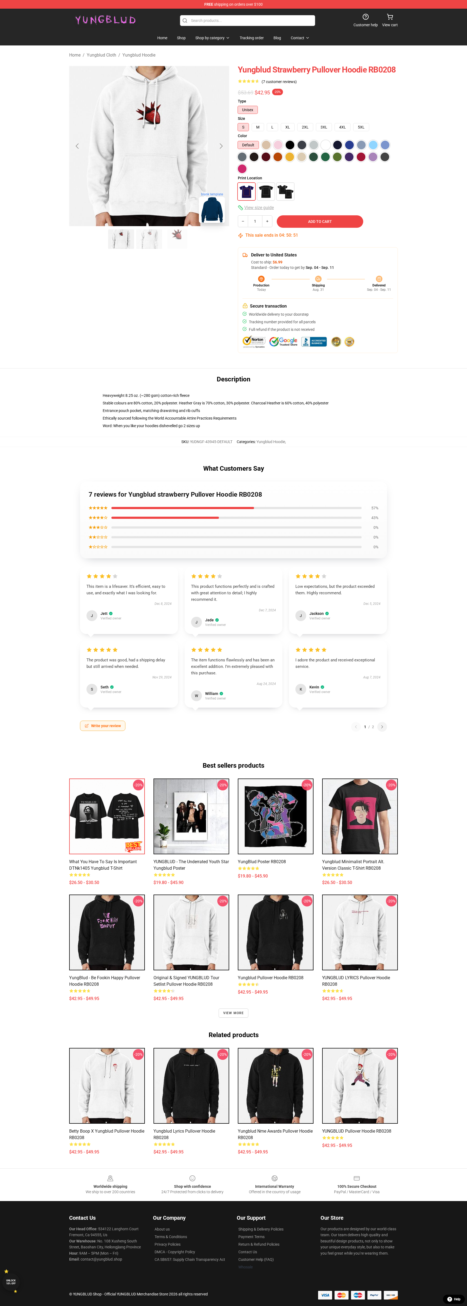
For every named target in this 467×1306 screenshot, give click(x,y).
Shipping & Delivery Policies (260, 1229)
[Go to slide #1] (121, 239)
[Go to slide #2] (149, 239)
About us (162, 1229)
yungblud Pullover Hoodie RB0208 (270, 977)
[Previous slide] (77, 146)
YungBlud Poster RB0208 (262, 861)
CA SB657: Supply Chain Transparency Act (190, 1259)
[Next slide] (220, 146)
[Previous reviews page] (356, 727)
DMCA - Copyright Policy (175, 1252)
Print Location (250, 178)
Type (242, 101)
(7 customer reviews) (279, 82)
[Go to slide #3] (177, 239)
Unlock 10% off (11, 1282)
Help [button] (457, 1299)
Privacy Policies (168, 1244)
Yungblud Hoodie (138, 55)
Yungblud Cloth (101, 55)
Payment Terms (251, 1237)
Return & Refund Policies (258, 1244)
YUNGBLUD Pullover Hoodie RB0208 (356, 1131)
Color (242, 136)
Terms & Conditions (171, 1237)
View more (233, 1013)
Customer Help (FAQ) (256, 1259)
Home (75, 55)
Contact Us (247, 1252)
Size (241, 118)
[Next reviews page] (382, 727)
